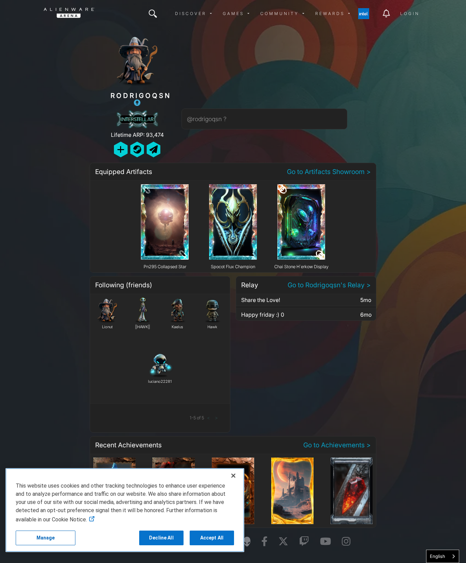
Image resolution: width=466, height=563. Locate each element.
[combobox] (442, 556)
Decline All (161, 537)
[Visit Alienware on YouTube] (325, 542)
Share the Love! (260, 300)
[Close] (233, 475)
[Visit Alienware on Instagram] (346, 542)
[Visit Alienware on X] (283, 542)
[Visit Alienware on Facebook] (264, 542)
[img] (153, 13)
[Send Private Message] (153, 149)
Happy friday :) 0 (262, 314)
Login (410, 13)
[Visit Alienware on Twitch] (304, 542)
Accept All (211, 537)
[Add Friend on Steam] (137, 149)
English (437, 556)
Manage (46, 537)
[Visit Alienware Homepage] (247, 541)
